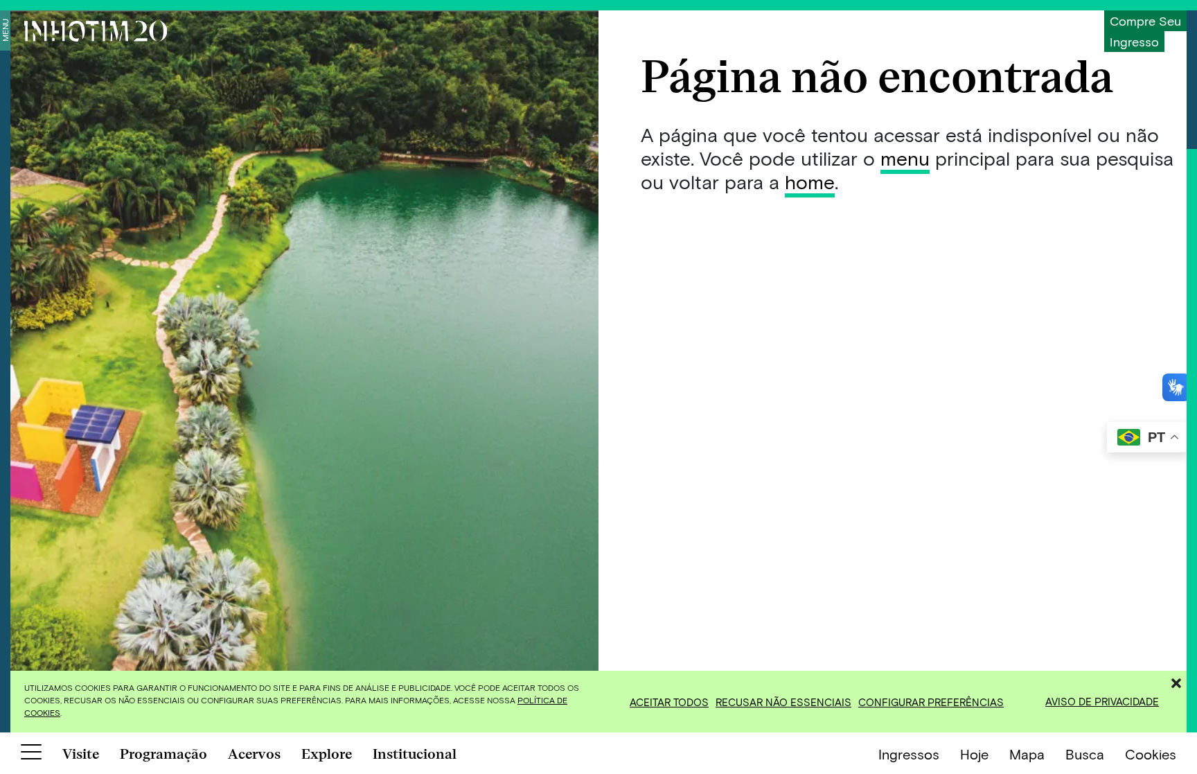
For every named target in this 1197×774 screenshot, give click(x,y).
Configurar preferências (931, 702)
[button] (1176, 681)
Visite (80, 754)
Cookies (1150, 754)
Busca (1084, 754)
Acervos (254, 754)
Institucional (414, 754)
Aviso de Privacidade (1102, 701)
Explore (326, 754)
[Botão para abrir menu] (31, 754)
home (810, 181)
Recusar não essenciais (783, 702)
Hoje (974, 754)
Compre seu (1145, 20)
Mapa (1027, 754)
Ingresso (1134, 41)
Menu (5, 30)
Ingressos (908, 754)
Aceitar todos (669, 702)
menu (905, 158)
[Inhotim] (95, 31)
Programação (163, 754)
